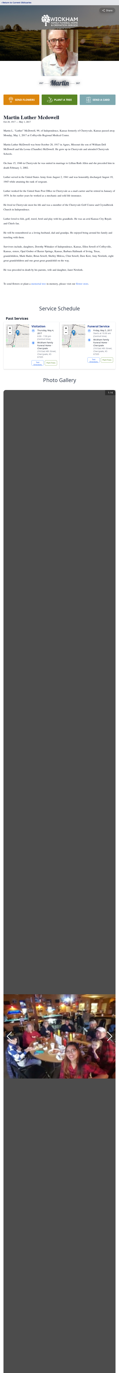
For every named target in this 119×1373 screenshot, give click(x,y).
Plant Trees (50, 363)
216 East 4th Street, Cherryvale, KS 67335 (46, 354)
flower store (82, 283)
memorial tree (38, 283)
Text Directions (38, 363)
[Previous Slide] (9, 1036)
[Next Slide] (110, 1036)
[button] (17, 333)
